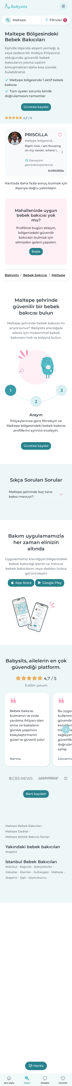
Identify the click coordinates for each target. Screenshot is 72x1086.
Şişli (23, 877)
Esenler (25, 872)
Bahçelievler (43, 867)
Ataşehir (11, 852)
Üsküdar (11, 872)
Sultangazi (41, 872)
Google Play (52, 583)
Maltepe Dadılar (16, 831)
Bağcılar (26, 867)
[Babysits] (16, 6)
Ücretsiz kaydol (36, 107)
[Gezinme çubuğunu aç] (63, 6)
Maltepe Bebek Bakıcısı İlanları (27, 837)
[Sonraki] (66, 729)
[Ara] (8, 20)
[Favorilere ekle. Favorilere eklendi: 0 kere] (60, 135)
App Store (23, 583)
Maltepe (57, 872)
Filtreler (57, 20)
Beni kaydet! (36, 794)
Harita (38, 1066)
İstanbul (11, 867)
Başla (36, 251)
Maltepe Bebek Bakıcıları (23, 826)
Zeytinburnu (37, 877)
